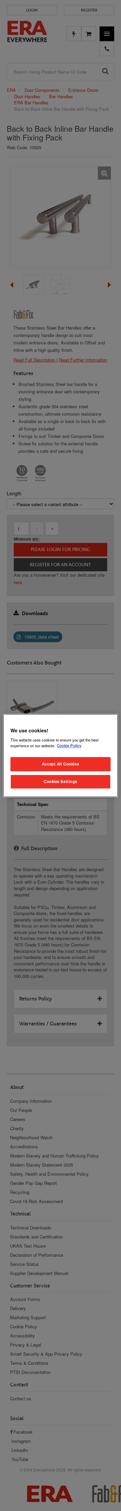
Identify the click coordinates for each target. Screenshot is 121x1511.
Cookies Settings (60, 781)
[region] (60, 756)
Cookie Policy (69, 745)
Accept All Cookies (60, 763)
